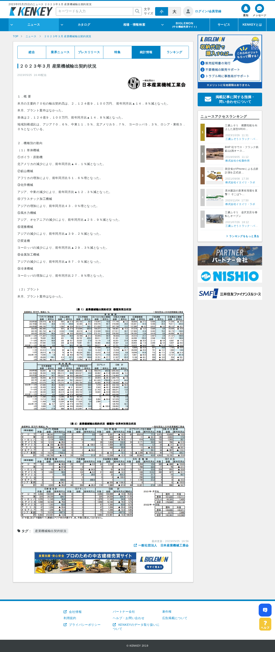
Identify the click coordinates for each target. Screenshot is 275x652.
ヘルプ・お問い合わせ (128, 618)
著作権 (167, 611)
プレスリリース (89, 52)
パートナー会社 (124, 611)
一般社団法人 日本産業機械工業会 (163, 545)
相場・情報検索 (134, 24)
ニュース (34, 24)
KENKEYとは (252, 24)
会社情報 (75, 611)
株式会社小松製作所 (237, 160)
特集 (117, 52)
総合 (32, 52)
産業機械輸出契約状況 (51, 531)
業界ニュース (60, 52)
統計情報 (146, 52)
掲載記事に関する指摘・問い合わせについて (235, 99)
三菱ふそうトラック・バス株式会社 (247, 138)
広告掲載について (175, 618)
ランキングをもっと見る (244, 236)
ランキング (175, 52)
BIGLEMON (184, 25)
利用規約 (70, 618)
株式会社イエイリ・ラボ (240, 182)
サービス (224, 24)
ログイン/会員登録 (208, 11)
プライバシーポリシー (84, 624)
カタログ (84, 24)
